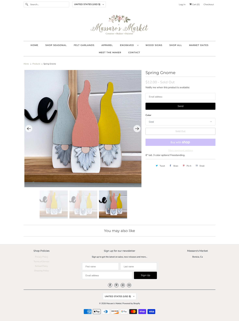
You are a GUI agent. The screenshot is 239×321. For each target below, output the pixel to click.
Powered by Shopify (131, 303)
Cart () (196, 4)
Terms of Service (41, 261)
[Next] (137, 128)
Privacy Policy (41, 256)
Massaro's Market (113, 303)
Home (34, 45)
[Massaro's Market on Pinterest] (116, 285)
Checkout (209, 4)
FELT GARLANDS (84, 45)
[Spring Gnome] (82, 128)
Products (36, 64)
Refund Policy (41, 266)
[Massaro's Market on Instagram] (123, 285)
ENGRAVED (128, 45)
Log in (182, 4)
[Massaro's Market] (119, 26)
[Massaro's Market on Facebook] (110, 285)
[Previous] (28, 128)
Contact (134, 52)
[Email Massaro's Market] (129, 285)
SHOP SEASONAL (56, 45)
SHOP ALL (175, 45)
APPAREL (107, 45)
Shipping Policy (41, 270)
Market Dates (198, 45)
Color (148, 115)
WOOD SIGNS (154, 45)
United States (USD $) (87, 4)
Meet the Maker (110, 52)
